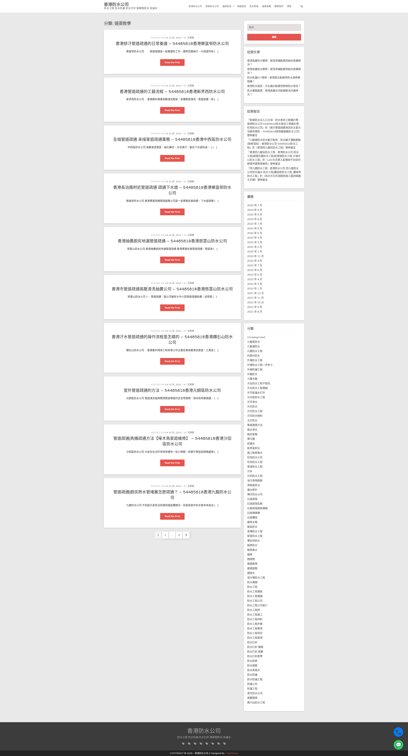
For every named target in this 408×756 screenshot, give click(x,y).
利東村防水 (253, 355)
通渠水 (251, 573)
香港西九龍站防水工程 (270, 147)
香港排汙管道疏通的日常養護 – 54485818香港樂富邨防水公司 (172, 43)
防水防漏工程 (254, 679)
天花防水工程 (254, 411)
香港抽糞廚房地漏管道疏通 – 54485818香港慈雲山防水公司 (172, 241)
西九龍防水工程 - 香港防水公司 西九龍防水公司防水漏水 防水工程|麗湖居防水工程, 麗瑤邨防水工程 (274, 172)
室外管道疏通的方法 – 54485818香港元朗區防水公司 (172, 390)
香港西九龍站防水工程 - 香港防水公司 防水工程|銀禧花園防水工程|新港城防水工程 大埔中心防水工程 (273, 156)
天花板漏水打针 (256, 392)
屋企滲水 (252, 429)
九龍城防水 (253, 346)
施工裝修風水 (254, 452)
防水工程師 (253, 610)
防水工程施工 (254, 614)
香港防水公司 (195, 6)
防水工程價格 (254, 591)
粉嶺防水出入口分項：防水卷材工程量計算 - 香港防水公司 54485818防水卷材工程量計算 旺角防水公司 (273, 123)
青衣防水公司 (254, 693)
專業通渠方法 (254, 425)
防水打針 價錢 (255, 647)
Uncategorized (256, 337)
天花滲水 (252, 402)
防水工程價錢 (254, 596)
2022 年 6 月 (254, 270)
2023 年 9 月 (254, 214)
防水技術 (252, 661)
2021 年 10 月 (255, 302)
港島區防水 (253, 485)
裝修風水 (252, 550)
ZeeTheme (232, 753)
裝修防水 (252, 545)
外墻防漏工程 (254, 369)
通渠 (249, 554)
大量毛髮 (252, 378)
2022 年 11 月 (255, 256)
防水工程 (252, 587)
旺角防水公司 (254, 457)
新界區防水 (253, 448)
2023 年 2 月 (254, 247)
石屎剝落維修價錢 (257, 508)
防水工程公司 (254, 600)
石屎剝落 (252, 499)
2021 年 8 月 (254, 311)
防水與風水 (253, 670)
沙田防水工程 (254, 476)
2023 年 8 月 (254, 219)
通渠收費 (266, 6)
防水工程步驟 (254, 624)
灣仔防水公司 (254, 494)
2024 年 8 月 (254, 210)
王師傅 (190, 37)
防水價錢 (252, 582)
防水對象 (254, 6)
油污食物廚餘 (254, 480)
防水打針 (252, 642)
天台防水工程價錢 (257, 388)
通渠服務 (252, 568)
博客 (289, 6)
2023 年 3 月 (254, 242)
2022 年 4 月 (254, 279)
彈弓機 (251, 439)
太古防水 (252, 420)
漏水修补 (252, 489)
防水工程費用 (254, 628)
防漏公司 (252, 684)
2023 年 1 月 (254, 251)
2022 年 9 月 (254, 260)
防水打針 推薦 (255, 651)
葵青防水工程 (254, 536)
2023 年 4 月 (254, 237)
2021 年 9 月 (254, 307)
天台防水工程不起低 (258, 383)
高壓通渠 (252, 698)
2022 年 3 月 (254, 284)
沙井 (249, 471)
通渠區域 (226, 6)
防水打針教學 (254, 656)
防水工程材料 (254, 619)
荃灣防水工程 (254, 531)
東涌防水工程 (254, 466)
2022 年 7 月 (254, 265)
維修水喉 (252, 522)
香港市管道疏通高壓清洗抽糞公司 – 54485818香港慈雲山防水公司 (172, 289)
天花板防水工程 (256, 397)
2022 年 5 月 (254, 274)
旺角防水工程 (254, 462)
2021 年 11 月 (255, 297)
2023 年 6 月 (254, 228)
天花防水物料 (254, 415)
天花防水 (252, 406)
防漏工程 (252, 688)
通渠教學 (252, 563)
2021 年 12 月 (255, 293)
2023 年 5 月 (254, 233)
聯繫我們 (278, 6)
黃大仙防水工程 (256, 702)
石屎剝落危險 (254, 503)
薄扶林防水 (253, 540)
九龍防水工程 (254, 351)
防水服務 (252, 665)
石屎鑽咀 (252, 517)
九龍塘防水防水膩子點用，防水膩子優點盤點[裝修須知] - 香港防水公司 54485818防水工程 (274, 143)
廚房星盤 (252, 434)
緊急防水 (252, 526)
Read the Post (175, 63)
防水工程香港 (254, 637)
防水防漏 (252, 674)
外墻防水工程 (254, 360)
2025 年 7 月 (254, 205)
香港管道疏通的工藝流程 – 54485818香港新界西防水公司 (172, 91)
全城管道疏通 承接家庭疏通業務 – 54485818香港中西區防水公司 (172, 139)
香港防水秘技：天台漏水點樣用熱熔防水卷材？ (274, 86)
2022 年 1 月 (254, 288)
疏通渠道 (241, 6)
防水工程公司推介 (257, 605)
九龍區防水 (253, 341)
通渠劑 (251, 559)
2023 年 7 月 (254, 223)
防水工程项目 (254, 633)
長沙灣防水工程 (256, 577)
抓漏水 (251, 443)
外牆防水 (252, 374)
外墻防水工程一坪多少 (260, 365)
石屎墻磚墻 (253, 513)
